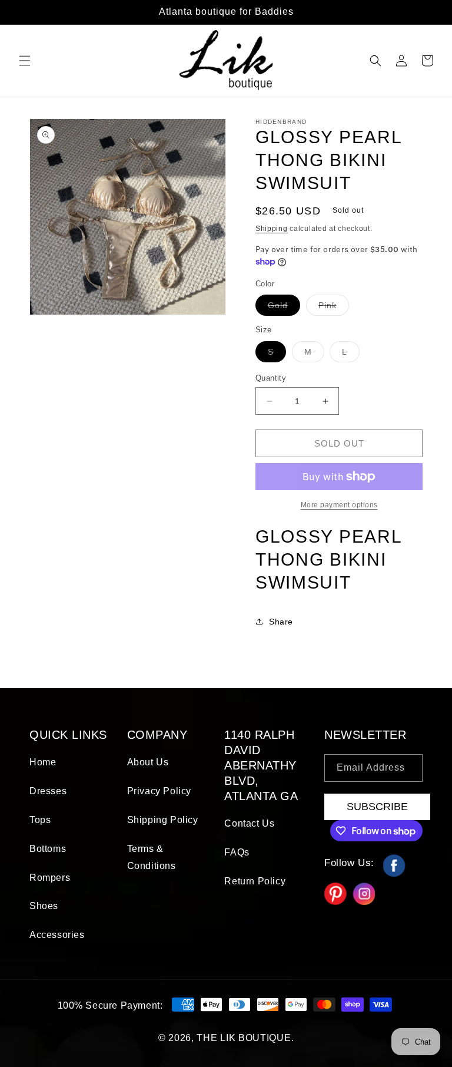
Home (42, 762)
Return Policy (254, 881)
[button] (25, 61)
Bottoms (47, 849)
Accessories (57, 935)
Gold (284, 308)
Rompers (49, 878)
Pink (333, 308)
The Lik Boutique (244, 1038)
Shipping (271, 228)
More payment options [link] (339, 505)
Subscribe (377, 806)
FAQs (236, 852)
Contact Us (249, 823)
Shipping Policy (162, 820)
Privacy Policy (159, 791)
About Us (148, 762)
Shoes (43, 906)
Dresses (48, 791)
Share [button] (281, 621)
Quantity (270, 378)
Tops (40, 820)
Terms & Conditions (151, 857)
